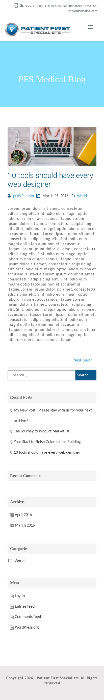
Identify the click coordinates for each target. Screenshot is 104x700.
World (82, 196)
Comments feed (28, 617)
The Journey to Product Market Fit (41, 431)
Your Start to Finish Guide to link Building (47, 442)
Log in (20, 596)
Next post (82, 360)
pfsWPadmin (23, 196)
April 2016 (23, 515)
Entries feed (25, 607)
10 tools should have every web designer (50, 180)
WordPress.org (27, 628)
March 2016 (25, 526)
